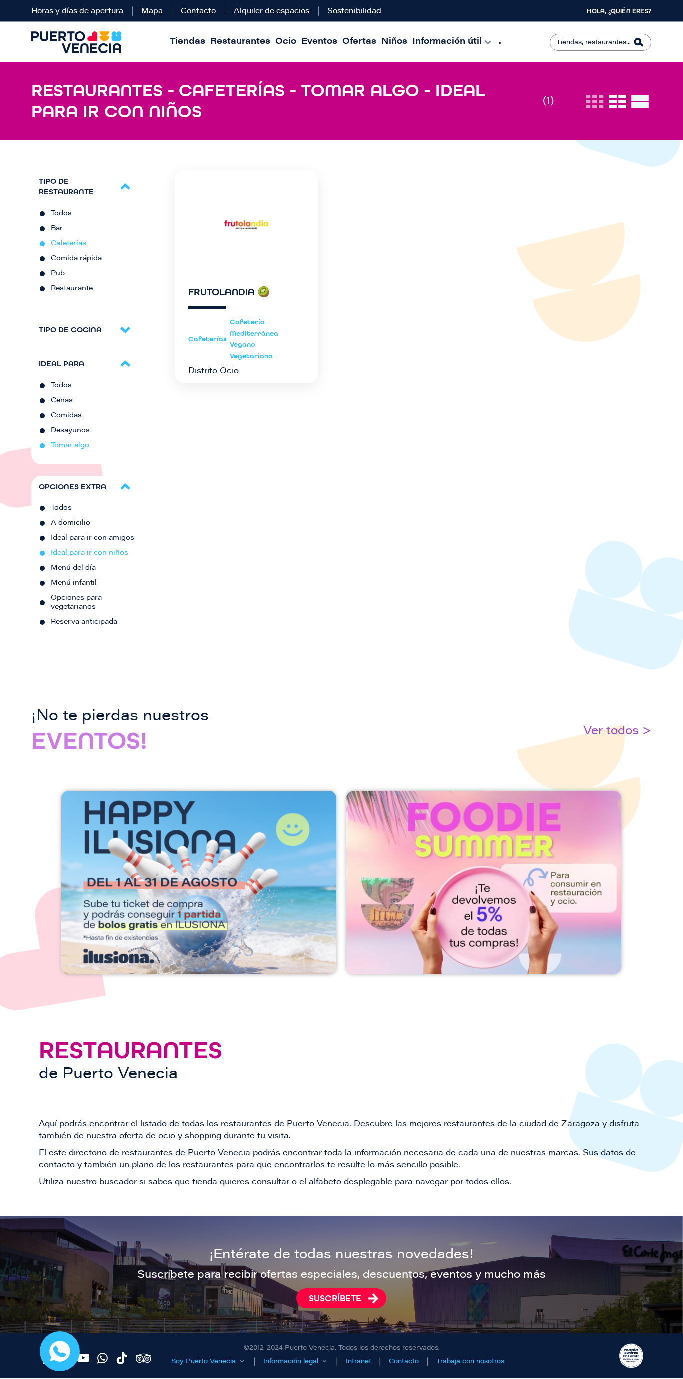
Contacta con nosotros (60, 1351)
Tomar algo (70, 445)
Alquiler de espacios (272, 11)
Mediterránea (254, 333)
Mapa (152, 11)
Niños (395, 42)
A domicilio (70, 523)
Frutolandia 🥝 (229, 292)
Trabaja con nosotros (470, 1361)
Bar (57, 228)
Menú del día (73, 568)
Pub (58, 273)
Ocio (286, 42)
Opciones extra (72, 486)
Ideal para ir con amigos (92, 538)
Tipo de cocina (70, 329)
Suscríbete (335, 1298)
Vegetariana (251, 356)
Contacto (198, 11)
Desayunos (70, 430)
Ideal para (61, 363)
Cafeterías (68, 243)
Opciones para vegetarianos (76, 603)
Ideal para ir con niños (89, 553)
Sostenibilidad (355, 11)
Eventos (320, 42)
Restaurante (72, 288)
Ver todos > (618, 731)
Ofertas (359, 42)
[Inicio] (77, 42)
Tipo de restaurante (66, 186)
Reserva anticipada (84, 622)
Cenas (62, 400)
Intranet (359, 1361)
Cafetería (247, 322)
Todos (61, 213)
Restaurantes (240, 42)
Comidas (66, 415)
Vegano (242, 344)
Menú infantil (74, 583)
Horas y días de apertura (78, 11)
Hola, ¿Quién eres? (619, 11)
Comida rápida (76, 258)
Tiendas (188, 42)
